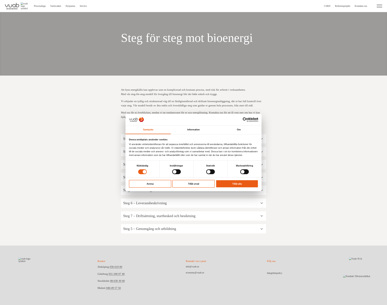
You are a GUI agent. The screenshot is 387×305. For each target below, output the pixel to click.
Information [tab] (193, 129)
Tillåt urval (193, 183)
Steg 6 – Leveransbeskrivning (145, 203)
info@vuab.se (192, 266)
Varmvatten (55, 6)
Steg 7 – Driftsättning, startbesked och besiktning (159, 216)
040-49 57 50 (113, 287)
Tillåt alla (237, 183)
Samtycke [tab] (148, 129)
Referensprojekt (342, 6)
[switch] (176, 171)
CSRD (327, 6)
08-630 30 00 (117, 280)
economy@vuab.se (195, 272)
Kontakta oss (361, 6)
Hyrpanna (70, 6)
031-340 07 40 (117, 273)
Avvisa (150, 183)
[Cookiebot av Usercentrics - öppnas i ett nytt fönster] (245, 119)
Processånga (40, 6)
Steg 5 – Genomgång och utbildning (149, 229)
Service (83, 6)
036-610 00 (116, 266)
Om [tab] (239, 129)
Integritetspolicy (274, 273)
